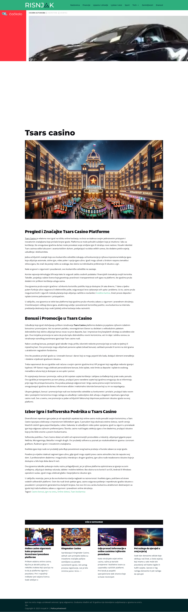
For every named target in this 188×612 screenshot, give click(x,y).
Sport (127, 5)
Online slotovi (63, 491)
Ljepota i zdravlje (100, 5)
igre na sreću (50, 491)
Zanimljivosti (147, 5)
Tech (134, 5)
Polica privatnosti (58, 608)
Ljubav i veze (116, 5)
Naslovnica (75, 5)
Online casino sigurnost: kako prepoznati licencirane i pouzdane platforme (38, 553)
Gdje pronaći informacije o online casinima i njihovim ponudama (112, 552)
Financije (86, 5)
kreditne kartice (103, 293)
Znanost (159, 5)
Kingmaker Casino (71, 549)
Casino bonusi (38, 491)
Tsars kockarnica (78, 491)
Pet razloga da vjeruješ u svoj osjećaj (147, 550)
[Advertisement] (94, 81)
